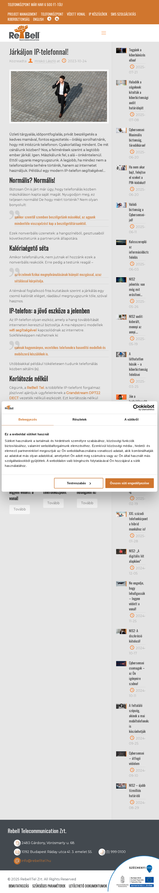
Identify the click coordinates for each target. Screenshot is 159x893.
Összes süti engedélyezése (129, 483)
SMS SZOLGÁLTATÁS (123, 14)
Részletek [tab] (79, 419)
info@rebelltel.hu (36, 861)
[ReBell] (24, 33)
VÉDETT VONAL (76, 14)
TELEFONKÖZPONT (52, 14)
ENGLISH (38, 19)
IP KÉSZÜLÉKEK (98, 14)
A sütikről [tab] (131, 419)
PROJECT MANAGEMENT (22, 14)
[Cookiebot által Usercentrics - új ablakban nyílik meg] (136, 407)
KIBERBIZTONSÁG (19, 19)
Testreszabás (76, 483)
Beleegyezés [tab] (27, 419)
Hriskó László (45, 61)
